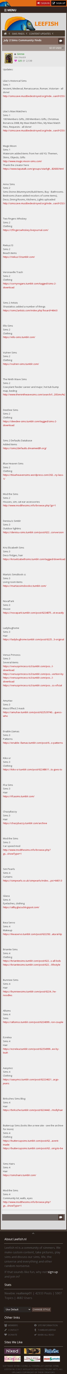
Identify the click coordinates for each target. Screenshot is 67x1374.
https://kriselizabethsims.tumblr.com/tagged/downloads (34, 559)
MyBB (17, 1365)
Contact (13, 1329)
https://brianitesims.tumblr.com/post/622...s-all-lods (32, 960)
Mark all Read (45, 1334)
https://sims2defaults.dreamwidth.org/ (25, 448)
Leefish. (48, 1365)
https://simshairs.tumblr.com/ (19, 1175)
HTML (56, 1365)
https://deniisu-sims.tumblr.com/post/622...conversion (33, 532)
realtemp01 (24, 1293)
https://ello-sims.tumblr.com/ (19, 337)
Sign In (45, 3)
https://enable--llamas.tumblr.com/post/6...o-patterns (33, 742)
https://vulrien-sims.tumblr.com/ (21, 364)
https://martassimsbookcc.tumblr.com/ (24, 585)
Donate (12, 1334)
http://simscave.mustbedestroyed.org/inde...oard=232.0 (34, 203)
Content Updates (40, 33)
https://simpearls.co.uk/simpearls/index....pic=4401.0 (32, 880)
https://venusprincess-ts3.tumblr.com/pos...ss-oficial (32, 685)
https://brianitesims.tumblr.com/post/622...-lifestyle (31, 964)
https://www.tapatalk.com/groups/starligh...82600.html (33, 168)
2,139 (29, 60)
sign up (53, 1272)
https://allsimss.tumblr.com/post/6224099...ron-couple (33, 1022)
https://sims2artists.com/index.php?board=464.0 (30, 310)
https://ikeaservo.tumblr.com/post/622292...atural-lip (32, 934)
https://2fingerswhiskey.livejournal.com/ (25, 230)
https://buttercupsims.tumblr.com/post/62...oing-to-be (33, 1148)
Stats (7, 1285)
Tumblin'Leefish (46, 1329)
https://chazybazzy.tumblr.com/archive (25, 823)
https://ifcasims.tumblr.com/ (18, 796)
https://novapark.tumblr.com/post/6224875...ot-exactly (33, 612)
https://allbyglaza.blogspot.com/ (21, 907)
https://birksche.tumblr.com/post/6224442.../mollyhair (33, 1110)
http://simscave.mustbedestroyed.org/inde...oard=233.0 (34, 96)
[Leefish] (33, 23)
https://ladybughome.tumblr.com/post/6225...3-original (33, 639)
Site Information (47, 1325)
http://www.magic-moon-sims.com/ (22, 161)
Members (12, 1325)
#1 (63, 48)
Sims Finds (18, 33)
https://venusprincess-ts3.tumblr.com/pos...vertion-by (33, 674)
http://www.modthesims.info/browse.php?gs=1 (29, 505)
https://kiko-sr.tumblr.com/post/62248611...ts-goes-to (32, 769)
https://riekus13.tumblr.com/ (19, 256)
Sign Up (60, 3)
